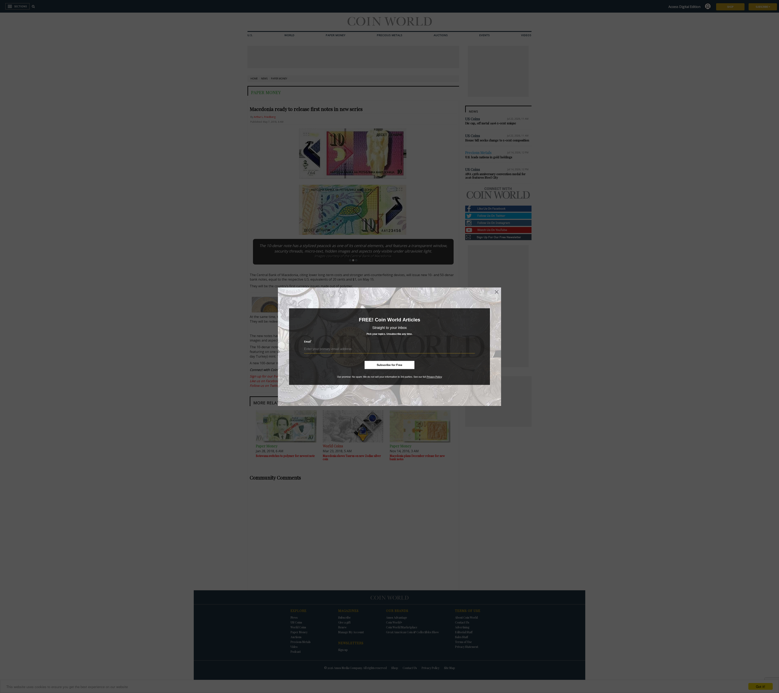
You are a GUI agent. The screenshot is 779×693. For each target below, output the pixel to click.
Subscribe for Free (389, 365)
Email (307, 341)
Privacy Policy (434, 376)
